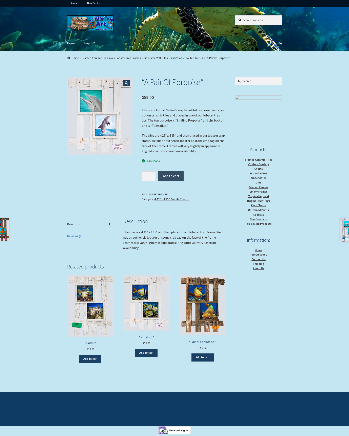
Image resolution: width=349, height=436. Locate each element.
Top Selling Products (258, 223)
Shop (86, 43)
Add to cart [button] (90, 359)
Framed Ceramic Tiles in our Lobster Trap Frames (111, 58)
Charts (258, 169)
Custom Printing (258, 164)
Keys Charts (258, 205)
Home (71, 43)
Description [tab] (75, 224)
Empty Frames (259, 191)
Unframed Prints (258, 210)
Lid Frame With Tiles (156, 58)
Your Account (258, 254)
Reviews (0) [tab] (75, 236)
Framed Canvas (258, 187)
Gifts (259, 182)
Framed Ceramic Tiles (258, 159)
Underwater (258, 178)
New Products (94, 3)
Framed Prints (258, 173)
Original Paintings (258, 201)
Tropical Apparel (258, 196)
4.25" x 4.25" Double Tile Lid (187, 58)
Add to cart (171, 176)
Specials (74, 3)
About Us (258, 268)
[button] (126, 83)
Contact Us (258, 259)
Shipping (258, 264)
